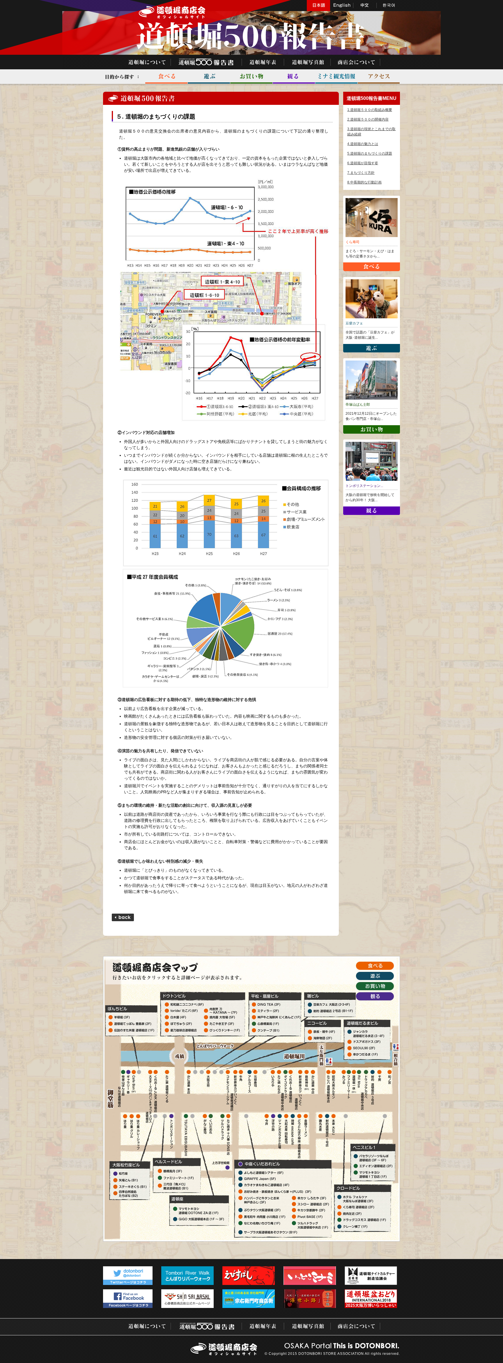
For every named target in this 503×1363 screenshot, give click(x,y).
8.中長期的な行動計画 (364, 182)
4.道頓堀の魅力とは (362, 144)
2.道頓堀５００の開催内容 (368, 119)
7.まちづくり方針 (361, 173)
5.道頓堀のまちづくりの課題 (369, 153)
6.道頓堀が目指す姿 (362, 163)
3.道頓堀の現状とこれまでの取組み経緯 (371, 131)
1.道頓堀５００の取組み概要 (369, 110)
